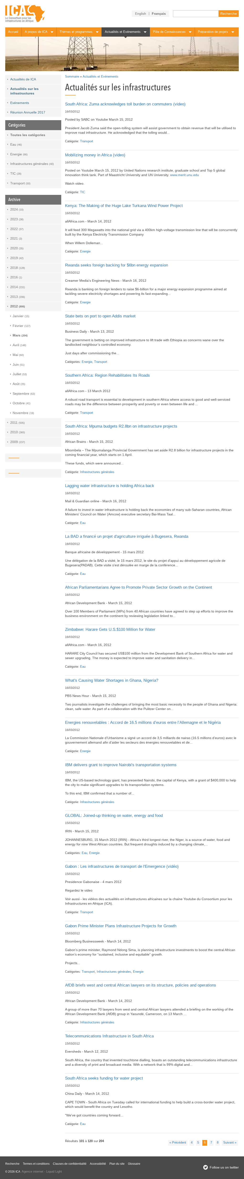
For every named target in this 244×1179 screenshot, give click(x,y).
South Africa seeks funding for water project (104, 1078)
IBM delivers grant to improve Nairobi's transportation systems (121, 765)
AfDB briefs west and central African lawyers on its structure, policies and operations (140, 985)
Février (21, 326)
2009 (17, 442)
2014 (17, 287)
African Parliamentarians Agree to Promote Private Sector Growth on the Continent (138, 587)
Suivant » (229, 1142)
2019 (17, 258)
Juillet (20, 374)
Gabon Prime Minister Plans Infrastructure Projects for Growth (120, 926)
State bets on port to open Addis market (100, 316)
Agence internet (32, 1171)
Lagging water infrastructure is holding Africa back (109, 485)
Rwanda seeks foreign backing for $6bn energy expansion (116, 265)
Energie (85, 251)
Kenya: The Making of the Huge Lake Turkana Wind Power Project (124, 205)
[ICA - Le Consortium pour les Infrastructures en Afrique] (25, 13)
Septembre (24, 393)
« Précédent (177, 1142)
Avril (19, 345)
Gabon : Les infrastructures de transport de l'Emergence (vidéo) (122, 866)
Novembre (23, 413)
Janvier (21, 316)
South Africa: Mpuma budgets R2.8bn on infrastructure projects (121, 426)
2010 (17, 432)
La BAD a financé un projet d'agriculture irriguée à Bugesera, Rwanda (126, 536)
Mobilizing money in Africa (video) (95, 155)
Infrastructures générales (97, 472)
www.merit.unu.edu (184, 175)
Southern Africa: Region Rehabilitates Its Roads (107, 375)
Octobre (21, 403)
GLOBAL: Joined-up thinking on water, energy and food (114, 815)
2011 (17, 422)
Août (19, 384)
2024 (17, 209)
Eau (83, 523)
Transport (86, 141)
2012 (17, 306)
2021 (16, 238)
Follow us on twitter (224, 1167)
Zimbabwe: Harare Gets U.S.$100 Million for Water (110, 629)
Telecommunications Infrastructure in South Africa (109, 1036)
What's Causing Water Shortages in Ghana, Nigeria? (111, 680)
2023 (17, 219)
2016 (16, 277)
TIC (82, 192)
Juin (19, 364)
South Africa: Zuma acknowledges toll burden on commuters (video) (125, 104)
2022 (17, 229)
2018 (17, 268)
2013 (17, 297)
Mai (18, 355)
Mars (20, 335)
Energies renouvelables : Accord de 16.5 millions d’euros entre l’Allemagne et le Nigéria (143, 722)
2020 (17, 248)
